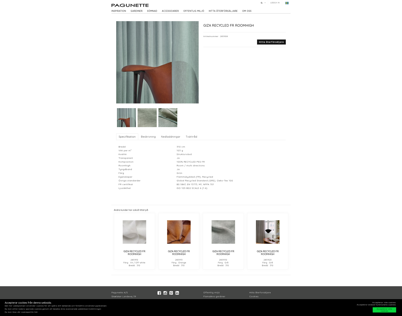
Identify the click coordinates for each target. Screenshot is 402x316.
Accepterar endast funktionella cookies (376, 305)
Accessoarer (170, 11)
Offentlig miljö (193, 11)
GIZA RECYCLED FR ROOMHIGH (134, 253)
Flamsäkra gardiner (214, 296)
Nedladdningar (170, 136)
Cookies (253, 296)
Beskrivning (148, 136)
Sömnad (152, 11)
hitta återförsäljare (223, 11)
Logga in (275, 3)
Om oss (247, 11)
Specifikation (127, 136)
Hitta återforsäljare (260, 292)
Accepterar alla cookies (384, 310)
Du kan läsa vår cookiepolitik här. (21, 312)
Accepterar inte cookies (384, 302)
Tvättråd (191, 136)
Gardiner (137, 11)
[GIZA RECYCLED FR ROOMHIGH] (134, 232)
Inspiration (118, 11)
